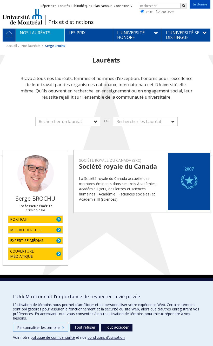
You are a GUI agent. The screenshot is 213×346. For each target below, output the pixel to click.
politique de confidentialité (53, 337)
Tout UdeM (166, 12)
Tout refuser (84, 327)
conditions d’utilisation (106, 337)
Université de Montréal (22, 17)
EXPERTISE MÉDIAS (26, 240)
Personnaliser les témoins (40, 327)
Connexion (122, 6)
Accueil (11, 46)
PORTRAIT (19, 219)
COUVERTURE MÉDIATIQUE (22, 254)
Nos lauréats (31, 46)
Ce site (148, 12)
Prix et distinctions (71, 22)
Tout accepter (117, 327)
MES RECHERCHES (26, 229)
